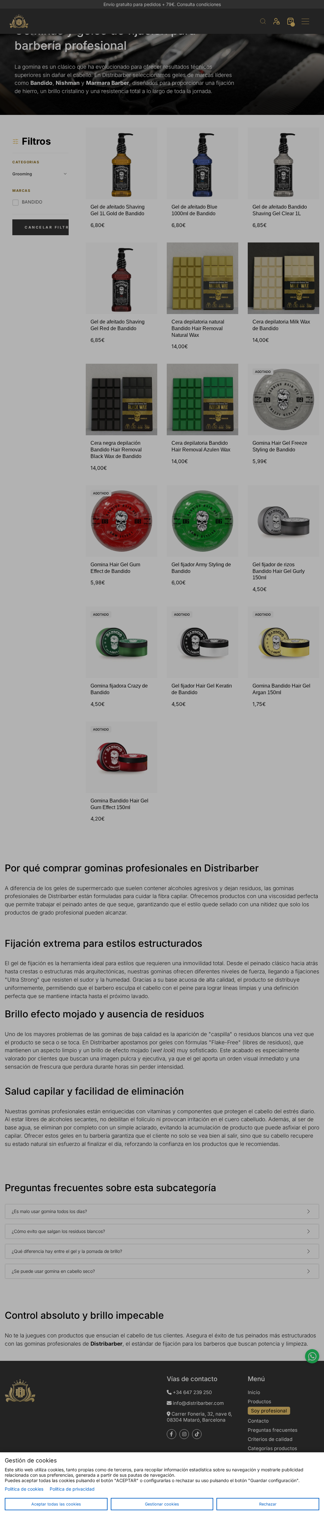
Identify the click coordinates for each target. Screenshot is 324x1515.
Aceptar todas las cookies (56, 1504)
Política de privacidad (72, 1489)
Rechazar (268, 1504)
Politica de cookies (24, 1489)
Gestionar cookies (162, 1504)
